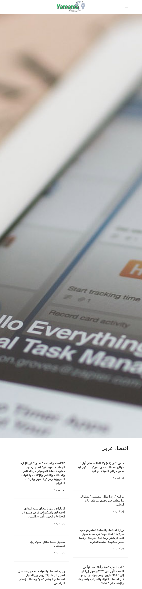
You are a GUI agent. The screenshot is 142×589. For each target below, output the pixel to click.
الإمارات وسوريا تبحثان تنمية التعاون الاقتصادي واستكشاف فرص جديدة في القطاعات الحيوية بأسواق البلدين (43, 512)
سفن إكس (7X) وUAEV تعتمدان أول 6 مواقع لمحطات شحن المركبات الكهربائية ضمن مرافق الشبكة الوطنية (101, 467)
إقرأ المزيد (119, 478)
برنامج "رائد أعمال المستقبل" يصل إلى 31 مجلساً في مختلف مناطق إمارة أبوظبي (102, 500)
